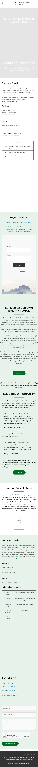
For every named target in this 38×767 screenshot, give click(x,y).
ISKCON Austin (22, 2)
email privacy (22, 271)
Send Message (10, 743)
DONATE (19, 373)
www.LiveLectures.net (9, 101)
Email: (9, 255)
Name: (9, 246)
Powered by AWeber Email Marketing (19, 273)
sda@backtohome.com (9, 695)
